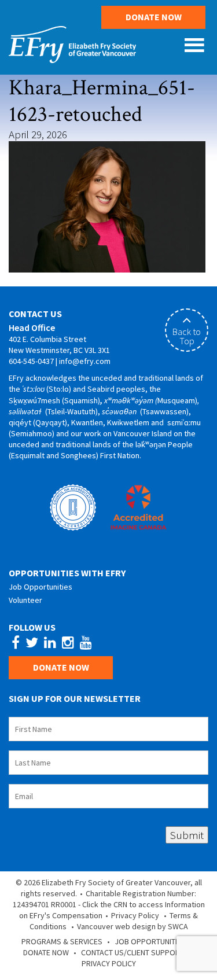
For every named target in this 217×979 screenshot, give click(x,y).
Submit (187, 835)
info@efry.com (85, 361)
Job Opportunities (40, 586)
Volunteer (25, 600)
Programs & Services (61, 941)
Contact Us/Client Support (132, 952)
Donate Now (154, 17)
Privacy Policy (135, 915)
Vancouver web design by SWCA (132, 926)
